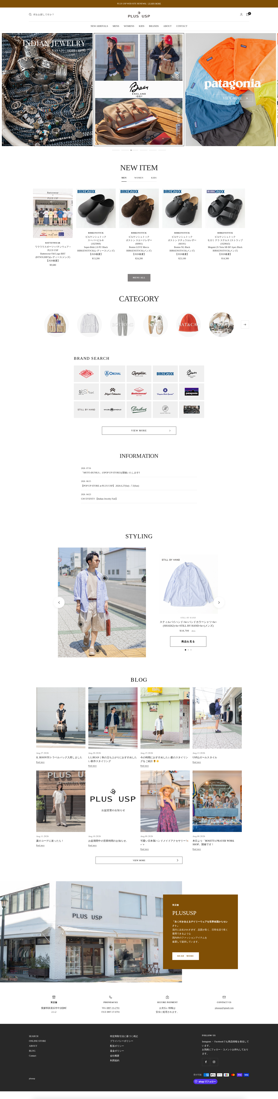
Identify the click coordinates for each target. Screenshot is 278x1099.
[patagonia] (191, 391)
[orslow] (86, 391)
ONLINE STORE (37, 1041)
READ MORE (185, 956)
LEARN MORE (154, 4)
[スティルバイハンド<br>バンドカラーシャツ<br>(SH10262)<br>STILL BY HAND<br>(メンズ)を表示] (185, 650)
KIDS (141, 26)
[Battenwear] (139, 391)
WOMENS (129, 26)
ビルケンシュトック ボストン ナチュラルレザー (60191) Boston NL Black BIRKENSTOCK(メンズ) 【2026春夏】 (182, 245)
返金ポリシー (117, 1051)
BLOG (32, 1051)
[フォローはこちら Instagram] (214, 1062)
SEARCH (33, 1036)
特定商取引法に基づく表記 (124, 1036)
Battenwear (52, 243)
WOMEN (138, 178)
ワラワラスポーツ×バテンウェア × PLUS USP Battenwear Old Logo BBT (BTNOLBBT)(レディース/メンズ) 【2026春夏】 (53, 254)
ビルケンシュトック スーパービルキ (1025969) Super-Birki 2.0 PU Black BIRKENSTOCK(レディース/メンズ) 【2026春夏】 (96, 245)
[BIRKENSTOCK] (165, 373)
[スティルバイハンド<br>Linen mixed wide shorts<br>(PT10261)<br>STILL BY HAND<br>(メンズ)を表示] (188, 649)
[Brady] (191, 373)
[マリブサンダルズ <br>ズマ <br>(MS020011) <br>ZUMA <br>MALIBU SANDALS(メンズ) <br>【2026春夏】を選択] (97, 650)
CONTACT (181, 26)
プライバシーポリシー (121, 1041)
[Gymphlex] (139, 373)
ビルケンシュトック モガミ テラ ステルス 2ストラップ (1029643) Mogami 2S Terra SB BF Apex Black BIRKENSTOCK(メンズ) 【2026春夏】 (225, 245)
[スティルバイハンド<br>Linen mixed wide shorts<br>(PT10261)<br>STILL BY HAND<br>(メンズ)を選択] (80, 624)
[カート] (247, 14)
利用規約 (114, 1060)
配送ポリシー (117, 1046)
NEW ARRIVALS (99, 26)
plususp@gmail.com (224, 1008)
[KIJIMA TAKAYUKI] (165, 409)
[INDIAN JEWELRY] (191, 409)
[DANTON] (86, 373)
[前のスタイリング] (59, 602)
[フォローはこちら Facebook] (206, 1062)
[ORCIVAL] (112, 373)
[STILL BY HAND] (86, 409)
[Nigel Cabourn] (112, 391)
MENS (116, 26)
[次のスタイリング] (218, 602)
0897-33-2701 (113, 1008)
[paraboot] (139, 409)
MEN (124, 178)
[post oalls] (165, 391)
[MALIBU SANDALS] (112, 409)
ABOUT (167, 26)
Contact (32, 1055)
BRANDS (154, 26)
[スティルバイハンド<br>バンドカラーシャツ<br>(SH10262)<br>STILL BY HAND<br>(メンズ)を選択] (104, 578)
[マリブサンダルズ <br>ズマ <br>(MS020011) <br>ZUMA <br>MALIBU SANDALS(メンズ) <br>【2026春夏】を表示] (191, 649)
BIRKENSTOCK (96, 233)
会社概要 (114, 1055)
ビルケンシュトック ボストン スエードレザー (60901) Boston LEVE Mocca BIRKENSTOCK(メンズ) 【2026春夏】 (139, 245)
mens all (139, 278)
